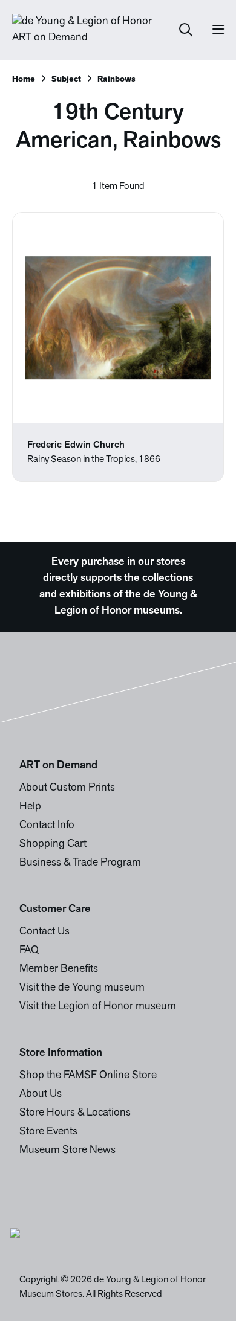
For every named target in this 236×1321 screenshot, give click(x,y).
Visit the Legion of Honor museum (97, 1006)
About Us (40, 1094)
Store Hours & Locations (75, 1113)
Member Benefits (58, 969)
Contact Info (46, 825)
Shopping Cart (53, 844)
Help (30, 807)
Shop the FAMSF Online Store (88, 1075)
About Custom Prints (67, 788)
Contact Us (44, 932)
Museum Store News (67, 1150)
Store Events (48, 1132)
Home (23, 79)
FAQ (29, 950)
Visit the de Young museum (82, 988)
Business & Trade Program (80, 863)
